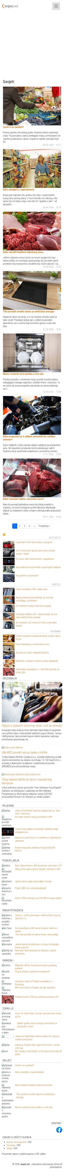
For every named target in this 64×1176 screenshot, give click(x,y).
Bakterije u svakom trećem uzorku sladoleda (37, 661)
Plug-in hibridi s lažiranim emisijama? (32, 971)
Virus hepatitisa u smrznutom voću (32, 644)
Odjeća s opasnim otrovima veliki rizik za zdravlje (32, 725)
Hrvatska (11, 1145)
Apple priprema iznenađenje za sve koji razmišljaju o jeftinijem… (34, 599)
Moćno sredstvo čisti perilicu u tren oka (23, 373)
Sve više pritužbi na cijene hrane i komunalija (36, 934)
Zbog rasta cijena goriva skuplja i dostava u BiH (37, 869)
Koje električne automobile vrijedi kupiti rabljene (38, 567)
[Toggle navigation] (56, 6)
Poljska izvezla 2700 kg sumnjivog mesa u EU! (37, 996)
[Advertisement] (32, 46)
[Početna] (12, 6)
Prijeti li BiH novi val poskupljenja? (31, 888)
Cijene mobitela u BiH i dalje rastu (31, 589)
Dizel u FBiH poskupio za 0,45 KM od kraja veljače (38, 898)
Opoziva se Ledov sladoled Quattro (32, 652)
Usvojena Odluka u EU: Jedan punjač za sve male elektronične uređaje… (36, 616)
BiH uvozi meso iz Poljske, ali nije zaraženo (35, 987)
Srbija (9, 1148)
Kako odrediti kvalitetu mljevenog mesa (23, 252)
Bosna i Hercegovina (16, 1142)
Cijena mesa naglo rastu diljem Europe (33, 881)
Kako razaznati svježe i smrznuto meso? (23, 499)
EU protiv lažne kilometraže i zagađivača (35, 559)
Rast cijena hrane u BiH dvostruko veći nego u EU (38, 865)
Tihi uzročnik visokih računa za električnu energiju (28, 311)
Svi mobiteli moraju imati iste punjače (33, 605)
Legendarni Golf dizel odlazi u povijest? (34, 542)
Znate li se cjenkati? (13, 127)
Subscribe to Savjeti (4, 534)
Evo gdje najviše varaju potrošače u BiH (33, 816)
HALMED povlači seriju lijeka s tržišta (24, 752)
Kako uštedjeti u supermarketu (18, 189)
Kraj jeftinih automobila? (27, 575)
